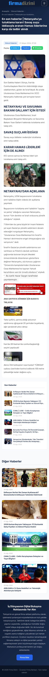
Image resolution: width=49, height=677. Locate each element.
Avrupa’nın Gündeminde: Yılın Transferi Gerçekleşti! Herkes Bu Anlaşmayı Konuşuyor (28, 441)
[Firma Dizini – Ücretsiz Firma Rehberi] (21, 3)
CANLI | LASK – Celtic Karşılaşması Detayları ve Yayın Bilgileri (26, 412)
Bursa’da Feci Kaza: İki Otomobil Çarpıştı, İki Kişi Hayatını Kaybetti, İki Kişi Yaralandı (28, 432)
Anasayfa (5, 11)
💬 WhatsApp (37, 48)
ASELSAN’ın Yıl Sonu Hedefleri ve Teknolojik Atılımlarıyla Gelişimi (26, 421)
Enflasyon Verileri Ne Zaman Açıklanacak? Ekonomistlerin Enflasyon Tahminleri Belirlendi (28, 394)
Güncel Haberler (17, 11)
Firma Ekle (24, 657)
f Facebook (26, 48)
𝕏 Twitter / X (15, 48)
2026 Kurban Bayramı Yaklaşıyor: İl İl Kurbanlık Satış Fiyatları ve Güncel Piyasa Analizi (28, 403)
